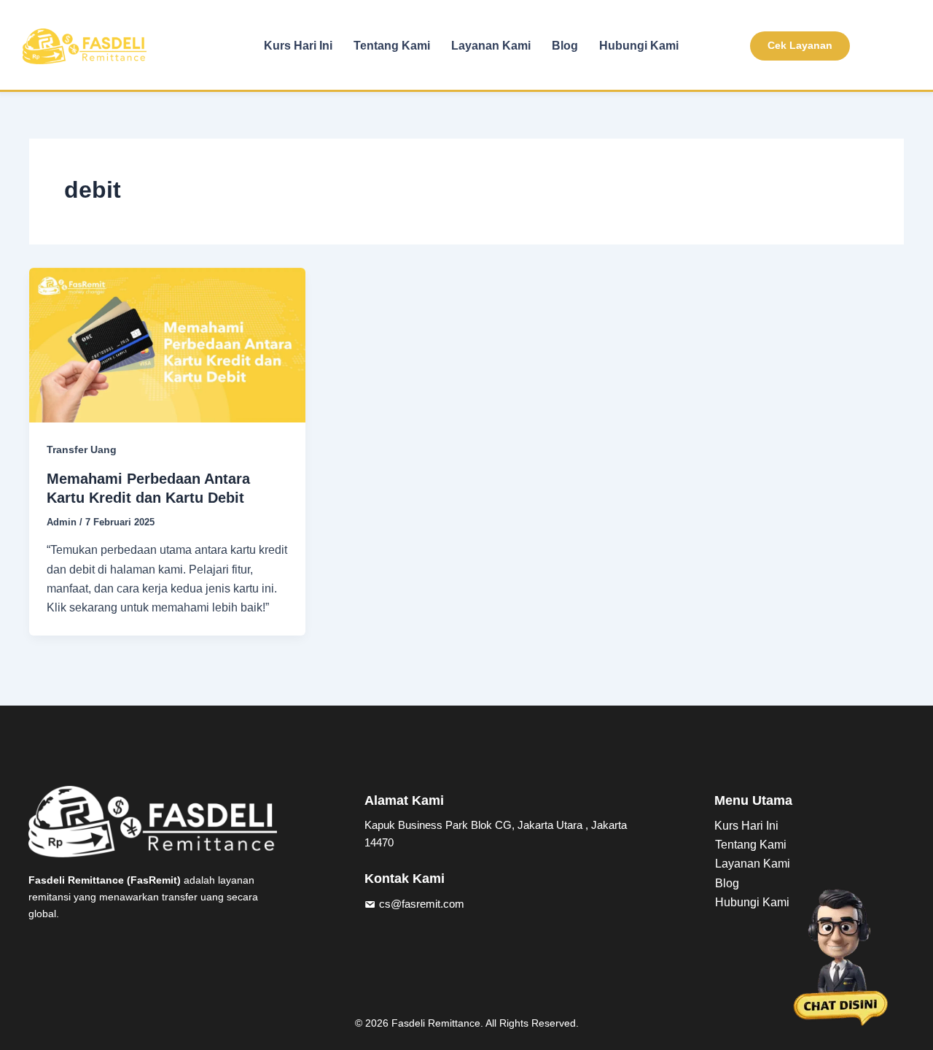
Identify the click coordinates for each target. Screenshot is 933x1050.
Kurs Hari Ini (298, 45)
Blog (565, 45)
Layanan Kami (491, 45)
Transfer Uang (82, 449)
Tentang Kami (392, 45)
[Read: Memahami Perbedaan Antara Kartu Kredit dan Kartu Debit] (167, 344)
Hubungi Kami (639, 45)
